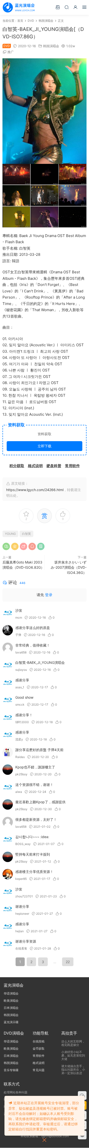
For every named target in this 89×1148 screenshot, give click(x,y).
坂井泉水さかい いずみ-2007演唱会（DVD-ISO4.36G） (69, 567)
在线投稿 (38, 1041)
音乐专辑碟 (11, 1070)
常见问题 (38, 1070)
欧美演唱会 (11, 1000)
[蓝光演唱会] (18, 7)
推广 (10, 52)
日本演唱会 (11, 1008)
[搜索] (66, 7)
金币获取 (38, 1048)
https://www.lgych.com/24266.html (35, 490)
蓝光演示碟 (11, 1022)
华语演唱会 (11, 993)
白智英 (26, 534)
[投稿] (57, 7)
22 (68, 962)
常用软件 (38, 1056)
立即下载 (44, 446)
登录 (48, 594)
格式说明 (38, 1063)
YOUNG (10, 534)
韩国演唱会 (51, 46)
